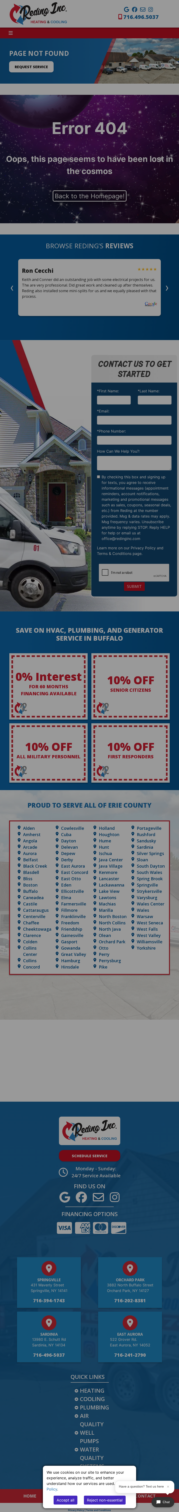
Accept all (65, 1500)
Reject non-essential (105, 1500)
